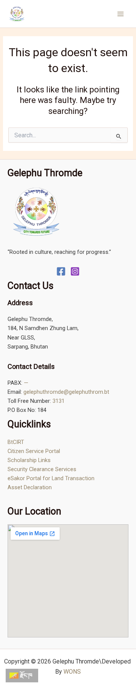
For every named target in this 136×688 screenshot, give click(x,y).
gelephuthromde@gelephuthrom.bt (66, 392)
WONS (72, 671)
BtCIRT (16, 442)
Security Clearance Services (42, 469)
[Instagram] (75, 271)
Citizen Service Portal (34, 451)
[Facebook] (61, 271)
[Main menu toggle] (120, 14)
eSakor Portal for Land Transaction (51, 478)
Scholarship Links (29, 460)
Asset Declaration (30, 487)
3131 (59, 401)
